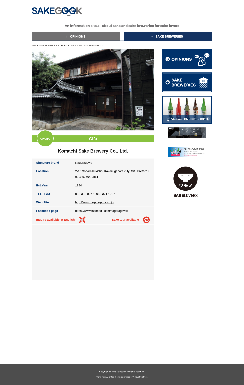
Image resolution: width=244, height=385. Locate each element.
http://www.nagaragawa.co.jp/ (94, 202)
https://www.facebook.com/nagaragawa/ (101, 211)
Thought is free (140, 377)
